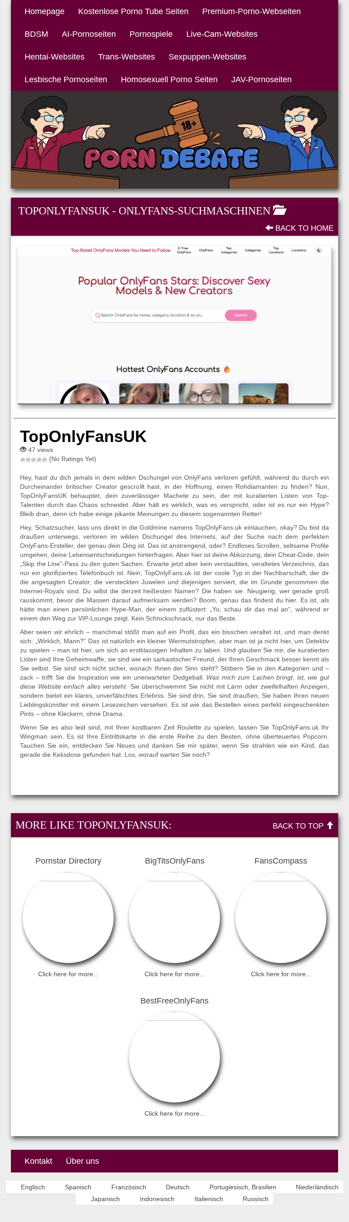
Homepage (45, 11)
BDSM (36, 34)
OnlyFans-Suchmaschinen (194, 211)
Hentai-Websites (55, 56)
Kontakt (38, 1161)
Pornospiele (151, 34)
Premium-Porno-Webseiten (251, 11)
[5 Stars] (44, 459)
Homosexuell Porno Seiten (169, 79)
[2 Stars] (28, 459)
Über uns (82, 1161)
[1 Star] (22, 459)
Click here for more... (68, 974)
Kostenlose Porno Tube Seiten (133, 11)
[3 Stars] (33, 459)
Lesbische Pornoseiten (66, 79)
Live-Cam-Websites (222, 34)
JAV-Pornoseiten (261, 79)
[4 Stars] (39, 459)
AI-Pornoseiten (89, 34)
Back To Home (303, 228)
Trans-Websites (126, 56)
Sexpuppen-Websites (207, 56)
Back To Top (299, 826)
